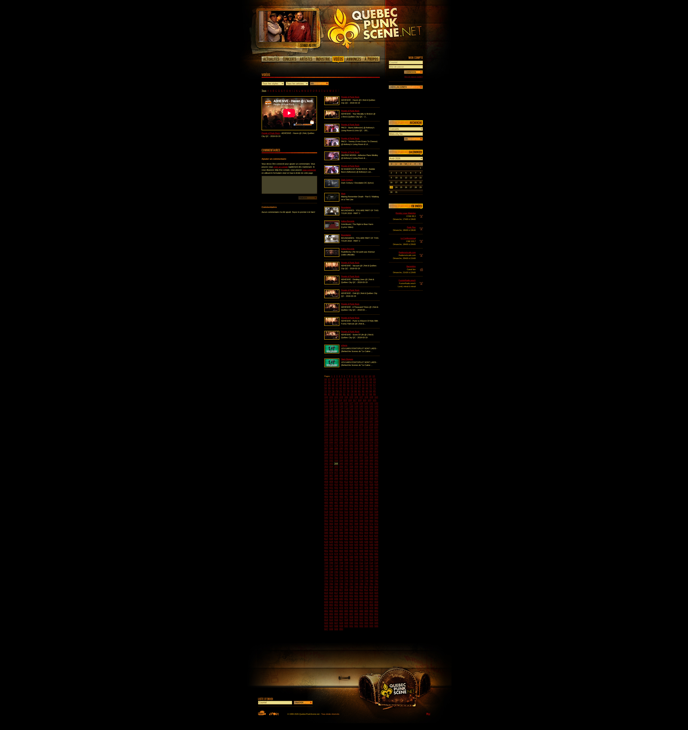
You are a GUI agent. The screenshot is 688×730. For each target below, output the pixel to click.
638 (376, 542)
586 (336, 529)
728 (331, 569)
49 (344, 385)
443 (336, 490)
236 (346, 433)
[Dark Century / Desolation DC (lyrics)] (331, 187)
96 (363, 394)
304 (356, 451)
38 (355, 382)
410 (336, 481)
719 (341, 566)
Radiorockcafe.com (407, 252)
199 (326, 424)
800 (361, 587)
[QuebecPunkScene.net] (382, 28)
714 (371, 563)
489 (346, 502)
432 (336, 487)
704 (376, 559)
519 (331, 511)
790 (366, 584)
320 (326, 457)
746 (366, 572)
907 (346, 617)
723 (361, 566)
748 (376, 572)
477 (341, 499)
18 (333, 379)
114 (340, 400)
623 (356, 539)
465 (336, 496)
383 (366, 472)
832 (356, 596)
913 (376, 617)
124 (336, 403)
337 (356, 460)
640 (331, 544)
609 (341, 535)
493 (366, 502)
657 (361, 547)
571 (371, 523)
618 (331, 539)
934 (371, 623)
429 (376, 484)
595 (326, 532)
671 (376, 551)
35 (344, 382)
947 (326, 629)
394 (366, 475)
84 (370, 391)
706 (331, 563)
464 (331, 496)
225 (346, 430)
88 (333, 394)
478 (346, 499)
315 (356, 454)
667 (356, 551)
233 (331, 433)
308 (376, 451)
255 (331, 439)
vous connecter (309, 170)
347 (351, 463)
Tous (264, 90)
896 (346, 614)
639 (326, 544)
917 (341, 620)
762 (336, 578)
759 (376, 575)
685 (336, 557)
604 (371, 532)
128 (356, 403)
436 (356, 487)
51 (352, 385)
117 (355, 400)
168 (336, 415)
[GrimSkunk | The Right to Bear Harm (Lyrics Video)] (331, 228)
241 (371, 433)
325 (351, 457)
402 (351, 478)
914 (326, 620)
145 (331, 409)
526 (366, 511)
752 (341, 575)
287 (326, 448)
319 (376, 454)
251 (366, 436)
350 (366, 463)
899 (361, 614)
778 (361, 581)
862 (341, 605)
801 (366, 587)
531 (336, 514)
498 (336, 505)
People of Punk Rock (271, 133)
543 (341, 517)
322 (336, 457)
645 (356, 544)
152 (366, 409)
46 (333, 385)
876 (356, 608)
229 (366, 430)
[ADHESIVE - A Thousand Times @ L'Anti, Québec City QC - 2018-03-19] (331, 311)
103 (341, 397)
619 (336, 539)
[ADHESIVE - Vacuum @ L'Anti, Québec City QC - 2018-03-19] (331, 270)
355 (336, 466)
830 (346, 596)
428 (371, 484)
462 (376, 493)
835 (371, 596)
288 (331, 448)
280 (346, 445)
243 (326, 436)
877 (361, 608)
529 (326, 514)
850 (336, 602)
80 (355, 391)
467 (346, 496)
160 (351, 412)
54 (363, 385)
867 (366, 605)
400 (341, 478)
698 (346, 559)
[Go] (319, 83)
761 (331, 578)
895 (341, 614)
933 (366, 623)
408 (326, 481)
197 (371, 421)
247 (346, 436)
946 (376, 626)
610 (346, 535)
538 (371, 514)
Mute (343, 193)
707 (336, 563)
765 (351, 578)
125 (341, 403)
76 (340, 391)
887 (356, 611)
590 (356, 529)
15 (373, 376)
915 (331, 620)
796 (341, 587)
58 (325, 388)
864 (351, 605)
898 (356, 614)
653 (341, 547)
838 (331, 599)
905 (336, 617)
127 (351, 403)
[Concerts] (289, 59)
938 (336, 626)
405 (366, 478)
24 (355, 379)
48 (340, 385)
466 (341, 496)
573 (326, 526)
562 (326, 523)
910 (361, 617)
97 (367, 394)
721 (351, 566)
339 (366, 460)
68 (363, 388)
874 (346, 608)
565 (341, 523)
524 (356, 511)
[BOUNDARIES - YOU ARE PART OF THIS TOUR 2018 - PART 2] (331, 242)
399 (336, 478)
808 (346, 590)
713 (366, 563)
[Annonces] (354, 59)
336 (351, 460)
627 (376, 539)
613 (361, 535)
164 (371, 412)
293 (356, 448)
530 (331, 514)
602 (361, 532)
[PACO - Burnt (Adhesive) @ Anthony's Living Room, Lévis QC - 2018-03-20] (331, 132)
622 (351, 539)
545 (351, 517)
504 (366, 505)
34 (340, 382)
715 (376, 563)
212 (336, 427)
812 (366, 590)
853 (351, 602)
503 (361, 505)
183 (356, 418)
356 (341, 466)
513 (356, 508)
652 (336, 547)
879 (371, 608)
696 (336, 559)
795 (336, 587)
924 (376, 620)
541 (331, 517)
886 (351, 611)
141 (366, 406)
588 (346, 529)
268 (341, 442)
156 (331, 412)
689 (356, 557)
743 (351, 572)
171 (351, 415)
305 (361, 451)
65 (352, 388)
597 (336, 532)
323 (341, 457)
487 (336, 502)
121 (374, 400)
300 (336, 451)
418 (376, 481)
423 (346, 484)
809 (351, 590)
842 (351, 599)
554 (341, 520)
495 (376, 502)
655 (351, 547)
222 (331, 430)
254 (326, 439)
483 (371, 499)
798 (351, 587)
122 (326, 403)
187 (376, 418)
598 (341, 532)
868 (371, 605)
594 (376, 529)
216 (356, 427)
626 (371, 539)
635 (361, 542)
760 (326, 578)
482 (366, 499)
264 (376, 439)
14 (370, 376)
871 (331, 608)
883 (336, 611)
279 (341, 445)
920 (356, 620)
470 (361, 496)
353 (326, 466)
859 (326, 605)
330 (376, 457)
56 (370, 385)
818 (341, 593)
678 (356, 554)
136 (341, 406)
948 (331, 629)
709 (346, 563)
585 (331, 529)
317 (366, 454)
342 (326, 463)
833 (361, 596)
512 (351, 508)
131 (371, 403)
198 (376, 421)
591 (361, 529)
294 (361, 448)
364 (326, 469)
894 (336, 614)
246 (341, 436)
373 (371, 469)
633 (351, 542)
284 (366, 445)
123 (331, 403)
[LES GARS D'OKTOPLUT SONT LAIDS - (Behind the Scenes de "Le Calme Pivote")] (331, 353)
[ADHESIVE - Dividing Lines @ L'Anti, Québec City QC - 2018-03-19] (331, 284)
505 (371, 505)
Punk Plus (411, 227)
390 (346, 475)
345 (341, 463)
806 (336, 590)
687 (346, 557)
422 (341, 484)
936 (326, 626)
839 (336, 599)
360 (361, 466)
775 (346, 581)
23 (352, 379)
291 (346, 448)
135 (336, 406)
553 (336, 520)
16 (325, 379)
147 (341, 409)
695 (331, 559)
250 (361, 436)
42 (370, 382)
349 (361, 463)
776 (351, 581)
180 (341, 418)
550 (376, 517)
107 (361, 397)
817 (336, 593)
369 (351, 469)
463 (326, 496)
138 (351, 406)
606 (326, 535)
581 (366, 526)
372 (366, 469)
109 (371, 397)
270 (351, 442)
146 (336, 409)
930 (351, 623)
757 (366, 575)
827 (331, 596)
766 (356, 578)
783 (331, 584)
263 (371, 439)
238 (356, 433)
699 (351, 559)
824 (371, 593)
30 (325, 382)
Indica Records (347, 221)
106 (356, 397)
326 (356, 457)
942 (356, 626)
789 (361, 584)
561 (376, 520)
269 (346, 442)
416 (366, 481)
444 (341, 490)
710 (351, 563)
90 (340, 394)
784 (336, 584)
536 (361, 514)
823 (366, 593)
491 (356, 502)
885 (346, 611)
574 (331, 526)
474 (326, 499)
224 (341, 430)
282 (356, 445)
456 (346, 493)
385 (376, 472)
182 (351, 418)
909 (356, 617)
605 (376, 532)
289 (336, 448)
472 (371, 496)
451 (376, 490)
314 (351, 454)
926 (331, 623)
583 (376, 526)
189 (331, 421)
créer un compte (280, 167)
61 (337, 388)
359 (356, 466)
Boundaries (346, 207)
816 (331, 593)
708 (341, 563)
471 (366, 496)
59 (329, 388)
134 (331, 406)
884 (341, 611)
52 (355, 385)
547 (361, 517)
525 (361, 511)
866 (361, 605)
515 (366, 508)
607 (331, 535)
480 (356, 499)
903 (326, 617)
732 (351, 569)
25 (359, 379)
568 (356, 523)
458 (356, 493)
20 (340, 379)
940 (346, 626)
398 (331, 478)
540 (326, 517)
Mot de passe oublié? (413, 77)
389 (341, 475)
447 (356, 490)
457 (351, 493)
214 (346, 427)
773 (336, 581)
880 (376, 608)
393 (361, 475)
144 (326, 409)
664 (341, 551)
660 (376, 547)
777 (356, 581)
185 (366, 418)
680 (366, 554)
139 (356, 406)
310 (331, 454)
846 (371, 599)
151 (361, 409)
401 (346, 478)
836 (376, 596)
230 (371, 430)
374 (376, 469)
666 (351, 551)
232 (326, 433)
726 (376, 566)
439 (371, 487)
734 (361, 569)
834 (366, 596)
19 (337, 379)
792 (376, 584)
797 (346, 587)
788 (356, 584)
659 (371, 547)
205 (356, 424)
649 (376, 544)
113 (335, 400)
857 (371, 602)
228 (361, 430)
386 (326, 475)
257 (341, 439)
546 (356, 517)
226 (351, 430)
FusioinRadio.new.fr (407, 280)
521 (341, 511)
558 (361, 520)
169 (341, 415)
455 (341, 493)
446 (351, 490)
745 (361, 572)
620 (341, 539)
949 (336, 629)
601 (356, 532)
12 (362, 376)
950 (341, 629)
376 (331, 472)
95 (359, 394)
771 (326, 581)
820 (351, 593)
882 (331, 611)
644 (351, 544)
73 (329, 391)
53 (359, 385)
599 (346, 532)
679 (361, 554)
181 (346, 418)
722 (356, 566)
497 (331, 505)
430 (326, 487)
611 (351, 535)
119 (364, 400)
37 (352, 382)
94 (355, 394)
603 (366, 532)
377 (336, 472)
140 (361, 406)
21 (344, 379)
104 (346, 397)
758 (371, 575)
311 (336, 454)
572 (376, 523)
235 (341, 433)
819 (346, 593)
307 (371, 451)
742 (346, 572)
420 (331, 484)
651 (331, 547)
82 (363, 391)
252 (371, 436)
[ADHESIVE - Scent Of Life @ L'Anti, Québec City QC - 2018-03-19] (331, 339)
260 (356, 439)
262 (366, 439)
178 (331, 418)
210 (326, 427)
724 (366, 566)
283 (361, 445)
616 (376, 535)
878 (366, 608)
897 (351, 614)
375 (326, 472)
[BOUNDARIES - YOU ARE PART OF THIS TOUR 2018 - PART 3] (331, 215)
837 (326, 599)
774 (341, 581)
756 (361, 575)
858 (376, 602)
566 (346, 523)
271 (356, 442)
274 (371, 442)
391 (351, 475)
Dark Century (347, 180)
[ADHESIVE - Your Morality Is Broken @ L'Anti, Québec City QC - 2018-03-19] (331, 118)
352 (376, 463)
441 (326, 490)
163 (366, 412)
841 (346, 599)
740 (336, 572)
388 (336, 475)
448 (361, 490)
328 (366, 457)
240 (366, 433)
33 (337, 382)
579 (356, 526)
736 (371, 569)
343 (331, 463)
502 (356, 505)
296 (371, 448)
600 (351, 532)
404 (361, 478)
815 (326, 593)
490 (351, 502)
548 (366, 517)
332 (331, 460)
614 (366, 535)
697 (341, 559)
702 (366, 559)
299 (331, 451)
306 (366, 451)
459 (361, 493)
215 (351, 427)
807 (341, 590)
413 (351, 481)
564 (336, 523)
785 (341, 584)
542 (336, 517)
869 (376, 605)
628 (326, 542)
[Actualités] (271, 59)
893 (331, 614)
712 (361, 563)
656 (356, 547)
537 (366, 514)
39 (359, 382)
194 (356, 421)
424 (351, 484)
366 (336, 469)
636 (366, 542)
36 (348, 382)
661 (326, 551)
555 (346, 520)
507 (326, 508)
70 (370, 388)
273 (366, 442)
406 (371, 478)
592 (366, 529)
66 (355, 388)
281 (351, 445)
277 (331, 445)
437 (361, 487)
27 (367, 379)
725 (371, 566)
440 (376, 487)
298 (326, 451)
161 (356, 412)
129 (361, 403)
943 (361, 626)
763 (341, 578)
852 (346, 602)
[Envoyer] (303, 702)
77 (344, 391)
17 (329, 379)
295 (366, 448)
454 (336, 493)
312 (341, 454)
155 (326, 412)
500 (346, 505)
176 (376, 415)
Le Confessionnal (408, 238)
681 (371, 554)
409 (331, 481)
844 (361, 599)
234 (336, 433)
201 (336, 424)
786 (346, 584)
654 (346, 547)
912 (371, 617)
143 (376, 406)
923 (371, 620)
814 (376, 590)
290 (341, 448)
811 (361, 590)
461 (371, 493)
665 (346, 551)
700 (356, 559)
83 (367, 391)
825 (376, 593)
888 (361, 611)
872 (336, 608)
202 (341, 424)
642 (341, 544)
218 (366, 427)
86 (325, 394)
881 (326, 611)
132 (376, 403)
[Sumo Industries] (428, 714)
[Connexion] (413, 72)
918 (346, 620)
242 (376, 433)
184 (361, 418)
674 (336, 554)
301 (341, 451)
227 (356, 430)
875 (351, 608)
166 (326, 415)
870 (326, 608)
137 (346, 406)
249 (356, 436)
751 (336, 575)
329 (371, 457)
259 (351, 439)
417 (371, 481)
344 (336, 463)
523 (351, 511)
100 (326, 397)
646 (361, 544)
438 (366, 487)
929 (346, 623)
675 (341, 554)
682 (376, 554)
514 (361, 508)
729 (336, 569)
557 (356, 520)
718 (336, 566)
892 (326, 614)
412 (346, 481)
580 (361, 526)
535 (356, 514)
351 (371, 463)
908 (351, 617)
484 (376, 499)
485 (326, 502)
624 (361, 539)
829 (341, 596)
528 (376, 511)
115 (345, 400)
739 (331, 572)
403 (356, 478)
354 (331, 466)
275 (376, 442)
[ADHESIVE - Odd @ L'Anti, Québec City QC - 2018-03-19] (331, 297)
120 (369, 400)
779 (366, 581)
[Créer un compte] (406, 87)
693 (376, 557)
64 (348, 388)
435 (351, 487)
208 (371, 424)
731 (346, 569)
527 (371, 511)
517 (376, 508)
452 (326, 493)
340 (371, 460)
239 (361, 433)
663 (336, 551)
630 (336, 542)
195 (361, 421)
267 (336, 442)
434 (346, 487)
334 (341, 460)
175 (371, 415)
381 (356, 472)
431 (331, 487)
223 (336, 430)
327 (361, 457)
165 (376, 412)
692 (371, 557)
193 (351, 421)
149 (351, 409)
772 (331, 581)
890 (371, 611)
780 (371, 581)
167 (331, 415)
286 (376, 445)
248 (351, 436)
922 (366, 620)
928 (341, 623)
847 (376, 599)
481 (361, 499)
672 (326, 554)
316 (361, 454)
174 (366, 415)
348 (356, 463)
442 (331, 490)
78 (348, 391)
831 (351, 596)
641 (336, 544)
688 (351, 557)
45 (329, 385)
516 (371, 508)
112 (331, 400)
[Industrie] (323, 59)
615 (371, 535)
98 (370, 394)
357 (346, 466)
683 (326, 557)
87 (329, 394)
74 (333, 391)
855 (361, 602)
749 (326, 575)
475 (331, 499)
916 (336, 620)
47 (337, 385)
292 (351, 448)
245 (336, 436)
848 (326, 602)
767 (361, 578)
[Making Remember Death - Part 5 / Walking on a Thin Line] (331, 201)
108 (366, 397)
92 (348, 394)
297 (376, 448)
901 (371, 614)
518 (326, 511)
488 (341, 502)
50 (348, 385)
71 (374, 388)
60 (333, 388)
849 (331, 602)
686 (341, 557)
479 (351, 499)
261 (361, 439)
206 (361, 424)
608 (336, 535)
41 (367, 382)
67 (359, 388)
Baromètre (411, 266)
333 (336, 460)
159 (346, 412)
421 (336, 484)
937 (331, 626)
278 (336, 445)
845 (366, 599)
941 (351, 626)
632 (346, 542)
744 (356, 572)
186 (371, 418)
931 (356, 623)
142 (371, 406)
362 (371, 466)
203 (346, 424)
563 (331, 523)
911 (366, 617)
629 (331, 542)
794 (331, 587)
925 (326, 623)
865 (356, 605)
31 (329, 382)
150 (356, 409)
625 (366, 539)
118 (360, 400)
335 (346, 460)
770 (376, 578)
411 (341, 481)
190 (336, 421)
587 (341, 529)
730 (341, 569)
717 (331, 566)
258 (346, 439)
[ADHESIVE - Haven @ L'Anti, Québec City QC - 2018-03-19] (331, 104)
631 (341, 542)
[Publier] (307, 198)
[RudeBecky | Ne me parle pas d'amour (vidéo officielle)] (331, 256)
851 (341, 602)
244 (331, 436)
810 (356, 590)
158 (341, 412)
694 (326, 559)
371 (361, 469)
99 (374, 394)
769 (371, 578)
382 (361, 472)
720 (346, 566)
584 (326, 529)
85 (374, 391)
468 (351, 496)
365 (331, 469)
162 (361, 412)
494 (371, 502)
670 (371, 551)
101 (331, 397)
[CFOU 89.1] (274, 713)
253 (376, 436)
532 (341, 514)
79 (352, 391)
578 (351, 526)
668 (361, 551)
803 (376, 587)
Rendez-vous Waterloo (406, 213)
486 (331, 502)
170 (346, 415)
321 (331, 457)
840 (341, 599)
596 (331, 532)
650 (326, 547)
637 (371, 542)
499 (341, 505)
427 (366, 484)
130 (366, 403)
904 (331, 617)
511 (346, 508)
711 (356, 563)
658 (366, 547)
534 (351, 514)
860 (331, 605)
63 (344, 388)
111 (326, 400)
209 (376, 424)
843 (356, 599)
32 (333, 382)
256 (336, 439)
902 (376, 614)
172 (356, 415)
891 (376, 611)
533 (346, 514)
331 (326, 460)
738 (326, 572)
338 (361, 460)
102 (336, 397)
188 (326, 421)
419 (326, 484)
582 (371, 526)
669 (366, 551)
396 (376, 475)
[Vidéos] (338, 60)
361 (366, 466)
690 (361, 557)
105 (351, 397)
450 (371, 490)
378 (341, 472)
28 (370, 379)
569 (361, 523)
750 (331, 575)
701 (361, 559)
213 (341, 427)
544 (346, 517)
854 (356, 602)
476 (336, 499)
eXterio (344, 345)
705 (326, 563)
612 (356, 535)
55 (367, 385)
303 (351, 451)
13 (366, 376)
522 (346, 511)
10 (355, 376)
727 (326, 569)
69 (367, 388)
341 (376, 460)
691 (366, 557)
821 (356, 593)
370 (356, 469)
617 (326, 539)
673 (331, 554)
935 (376, 623)
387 (331, 475)
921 (361, 620)
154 (376, 409)
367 (341, 469)
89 (337, 394)
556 (351, 520)
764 (346, 578)
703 (371, 559)
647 (366, 544)
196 (366, 421)
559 (366, 520)
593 (371, 529)
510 (341, 508)
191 (341, 421)
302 (346, 451)
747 (371, 572)
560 (371, 520)
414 (356, 481)
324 (346, 457)
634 (356, 542)
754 (351, 575)
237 (351, 433)
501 (351, 505)
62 (340, 388)
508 (331, 508)
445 (346, 490)
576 (341, 526)
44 (325, 385)
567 (351, 523)
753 (346, 575)
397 (326, 478)
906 (341, 617)
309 (326, 454)
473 (376, 496)
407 (376, 478)
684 (331, 557)
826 (326, 596)
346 (346, 463)
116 (350, 400)
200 (331, 424)
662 (331, 551)
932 (361, 623)
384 (371, 472)
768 (366, 578)
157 (336, 412)
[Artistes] (306, 59)
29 (374, 379)
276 (326, 445)
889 (366, 611)
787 (351, 584)
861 (336, 605)
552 (331, 520)
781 (376, 581)
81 (359, 391)
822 (361, 593)
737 (376, 569)
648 (371, 544)
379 (346, 472)
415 (361, 481)
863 (346, 605)
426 (361, 484)
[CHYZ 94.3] (262, 712)
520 (336, 511)
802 (371, 587)
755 (356, 575)
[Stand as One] (287, 41)
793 (326, 587)
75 (337, 391)
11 (359, 376)
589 (351, 529)
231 (376, 430)
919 (351, 620)
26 (363, 379)
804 (326, 590)
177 (326, 418)
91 (344, 394)
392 (356, 475)
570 (366, 523)
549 (371, 517)
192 (346, 421)
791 (371, 584)
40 (363, 382)
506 (376, 505)
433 (341, 487)
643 (346, 544)
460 (366, 493)
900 (366, 614)
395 (371, 475)
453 (331, 493)
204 (351, 424)
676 (346, 554)
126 (346, 403)
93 (352, 394)
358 (351, 466)
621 (346, 539)
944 (366, 626)
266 (331, 442)
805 (331, 590)
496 (326, 505)
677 (351, 554)
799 (356, 587)
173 (361, 415)
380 (351, 472)
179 (336, 418)
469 (356, 496)
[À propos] (371, 59)
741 (341, 572)
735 (366, 569)
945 (371, 626)
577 (346, 526)
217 (361, 427)
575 (336, 526)
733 (356, 569)
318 (371, 454)
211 (331, 427)
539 (376, 514)
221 (326, 430)
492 (361, 502)
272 (361, 442)
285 (371, 445)
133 (326, 406)
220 (376, 427)
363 (376, 466)
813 (371, 590)
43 (374, 382)
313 (346, 454)
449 (366, 490)
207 (366, 424)
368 (346, 469)
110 (376, 397)
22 (348, 379)
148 (346, 409)
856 (366, 602)
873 (341, 608)
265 (326, 442)
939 (341, 626)
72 (325, 391)
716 (326, 566)
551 (326, 520)
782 (326, 584)
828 (336, 596)
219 (371, 427)
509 (336, 508)
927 (336, 623)
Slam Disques (347, 359)
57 (374, 385)
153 (371, 409)
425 (356, 484)
